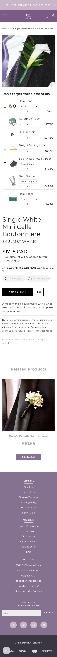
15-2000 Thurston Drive (28, 565)
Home (5, 28)
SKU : (7, 241)
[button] (20, 111)
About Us (28, 487)
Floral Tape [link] (25, 101)
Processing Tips (41, 278)
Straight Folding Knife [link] (32, 145)
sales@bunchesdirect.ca (28, 581)
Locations (28, 531)
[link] (13, 106)
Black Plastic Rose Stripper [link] (35, 158)
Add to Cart (17, 292)
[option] (28, 420)
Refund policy (28, 546)
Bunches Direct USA (28, 586)
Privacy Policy (28, 507)
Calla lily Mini (42, 339)
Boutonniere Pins (10, 339)
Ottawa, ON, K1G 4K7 (28, 570)
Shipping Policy (28, 502)
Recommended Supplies (28, 591)
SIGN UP (47, 613)
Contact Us (29, 492)
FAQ (28, 552)
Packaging (15, 278)
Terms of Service (28, 541)
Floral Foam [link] (26, 193)
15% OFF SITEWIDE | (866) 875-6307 (28, 5)
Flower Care (28, 512)
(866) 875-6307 (28, 575)
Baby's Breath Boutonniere (28, 436)
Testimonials (28, 536)
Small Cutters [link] (27, 132)
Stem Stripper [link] (27, 176)
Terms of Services (28, 497)
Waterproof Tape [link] (29, 118)
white (5, 343)
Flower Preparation (29, 526)
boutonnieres (27, 339)
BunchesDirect (34, 643)
